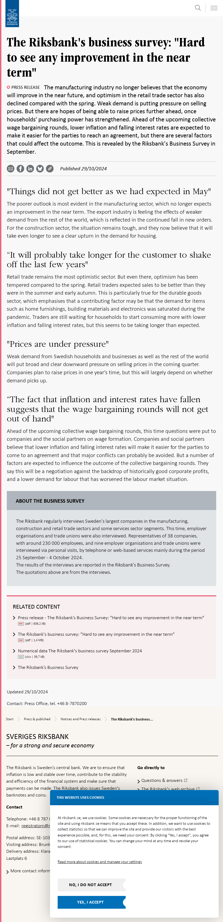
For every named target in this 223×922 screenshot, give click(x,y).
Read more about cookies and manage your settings (100, 861)
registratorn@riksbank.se (45, 826)
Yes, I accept (90, 902)
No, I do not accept (90, 885)
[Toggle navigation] (214, 8)
